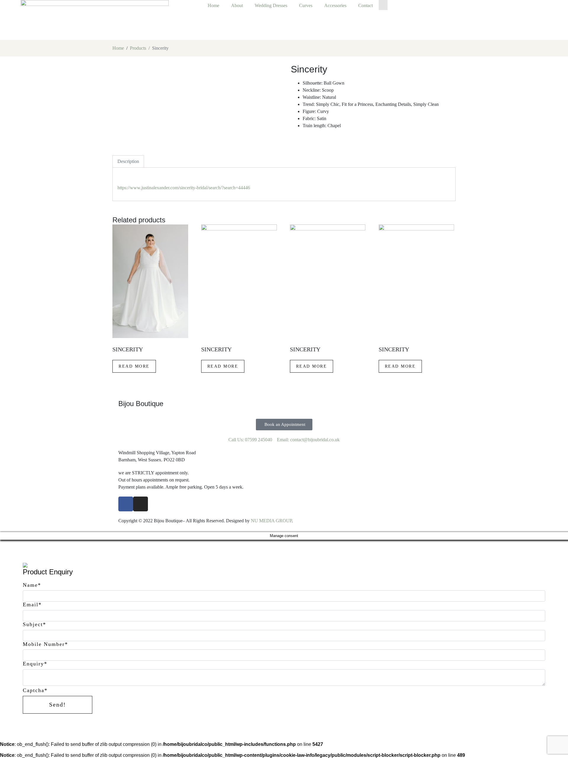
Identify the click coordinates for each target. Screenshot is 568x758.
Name (32, 585)
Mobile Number (45, 644)
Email (32, 604)
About (237, 5)
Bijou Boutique (140, 404)
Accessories (335, 5)
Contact (365, 5)
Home (213, 5)
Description (128, 161)
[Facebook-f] (125, 504)
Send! (57, 704)
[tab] (128, 161)
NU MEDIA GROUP (271, 520)
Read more (134, 366)
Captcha (35, 690)
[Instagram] (140, 504)
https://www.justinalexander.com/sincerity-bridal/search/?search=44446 (184, 187)
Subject (34, 624)
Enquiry (35, 664)
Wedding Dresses (271, 5)
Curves (305, 5)
